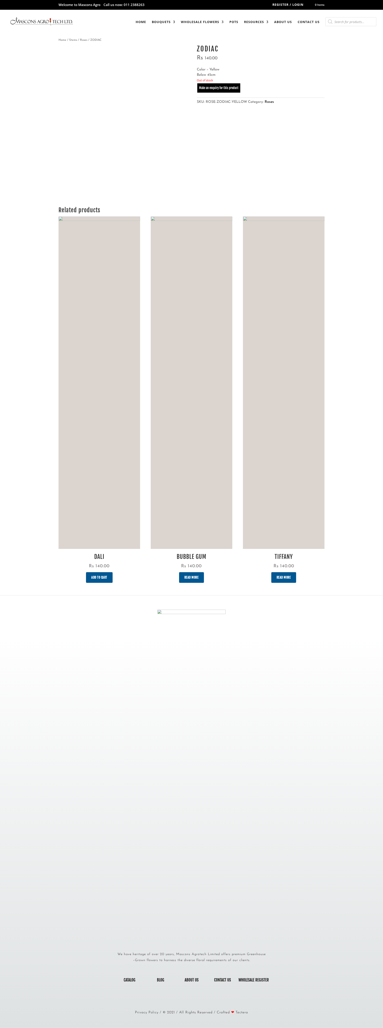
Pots (233, 22)
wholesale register (253, 980)
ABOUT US (192, 980)
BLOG (160, 980)
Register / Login (287, 4)
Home (141, 22)
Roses (83, 40)
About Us (283, 22)
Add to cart (99, 577)
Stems (73, 40)
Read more (191, 577)
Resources (254, 22)
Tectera (242, 1012)
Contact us (309, 22)
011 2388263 (134, 4)
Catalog (129, 980)
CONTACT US (222, 980)
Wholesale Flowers (200, 22)
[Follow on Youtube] (195, 997)
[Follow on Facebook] (187, 997)
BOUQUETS (161, 22)
